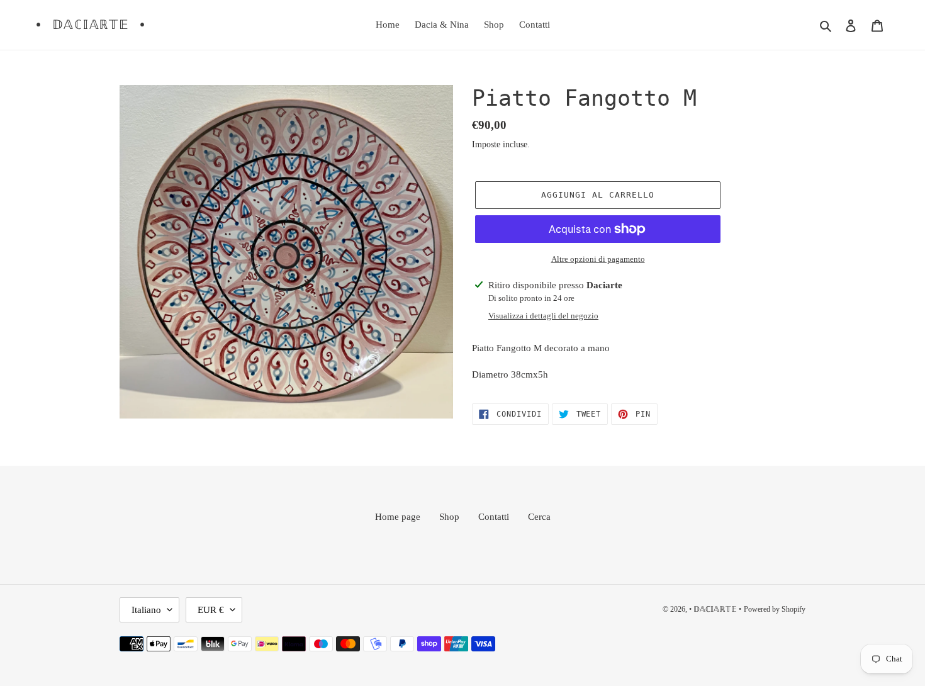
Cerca (539, 517)
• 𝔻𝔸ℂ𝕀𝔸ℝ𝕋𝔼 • (91, 24)
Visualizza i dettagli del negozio (543, 315)
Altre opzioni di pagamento (598, 259)
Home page (397, 517)
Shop (449, 517)
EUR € (211, 610)
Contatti (493, 517)
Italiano (146, 610)
